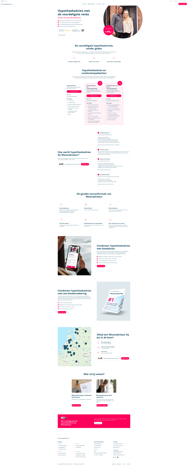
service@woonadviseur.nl (118, 445)
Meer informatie (62, 35)
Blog (95, 451)
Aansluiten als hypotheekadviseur (100, 452)
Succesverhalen (97, 447)
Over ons (95, 449)
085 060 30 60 (116, 447)
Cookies (128, 463)
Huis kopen (84, 3)
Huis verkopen (98, 3)
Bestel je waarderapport (102, 405)
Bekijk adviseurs (85, 164)
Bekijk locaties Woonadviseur (119, 454)
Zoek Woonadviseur (98, 445)
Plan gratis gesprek (76, 405)
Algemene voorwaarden (116, 463)
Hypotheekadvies (91, 3)
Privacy (124, 463)
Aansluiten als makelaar (98, 454)
